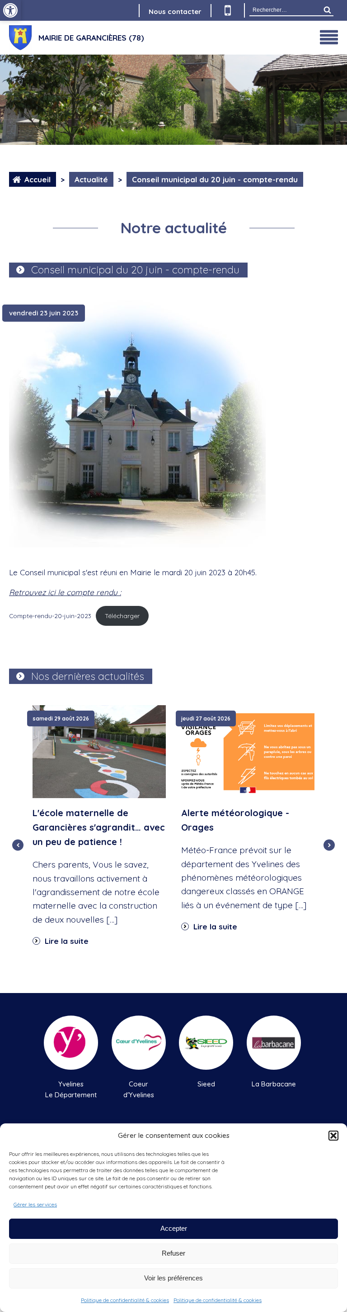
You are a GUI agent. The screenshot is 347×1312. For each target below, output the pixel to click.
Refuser (173, 1253)
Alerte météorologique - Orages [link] (235, 820)
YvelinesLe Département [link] (71, 1089)
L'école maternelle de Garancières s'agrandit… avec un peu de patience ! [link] (99, 827)
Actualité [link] (91, 179)
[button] (333, 1135)
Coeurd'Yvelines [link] (138, 1089)
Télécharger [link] (122, 615)
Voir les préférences (173, 1278)
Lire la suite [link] (65, 941)
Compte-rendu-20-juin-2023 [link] (50, 615)
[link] (10, 10)
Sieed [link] (206, 1084)
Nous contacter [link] (175, 11)
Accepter (173, 1228)
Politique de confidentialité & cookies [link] (125, 1300)
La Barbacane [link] (274, 1084)
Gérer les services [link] (35, 1204)
